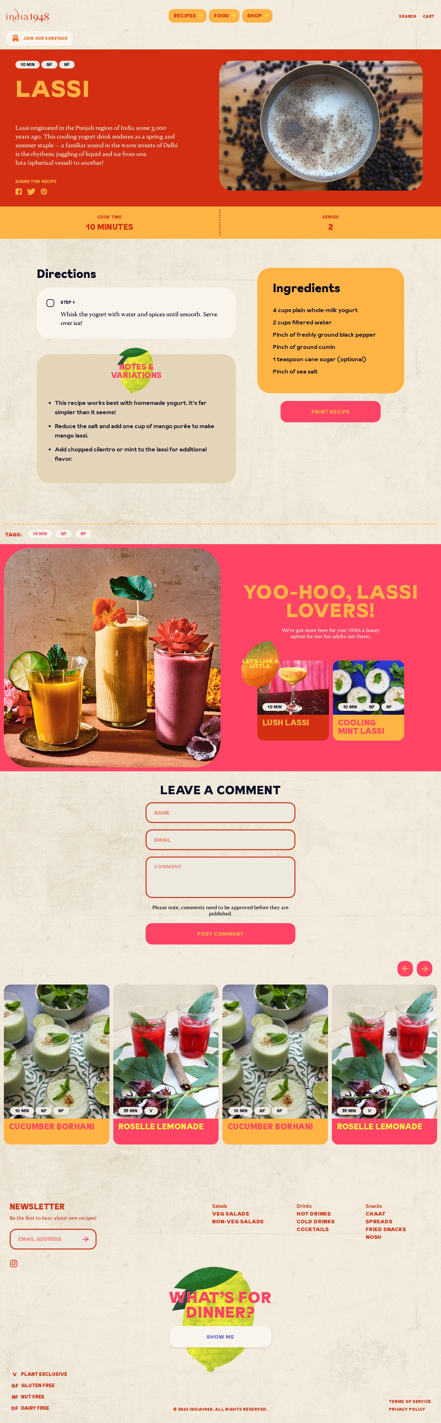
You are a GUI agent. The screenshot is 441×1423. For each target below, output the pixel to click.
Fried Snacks (386, 1229)
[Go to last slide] (405, 968)
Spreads (379, 1221)
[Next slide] (424, 968)
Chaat (376, 1213)
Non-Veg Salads (238, 1221)
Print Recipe (331, 411)
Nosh (374, 1236)
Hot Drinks (314, 1213)
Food (221, 15)
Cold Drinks (316, 1221)
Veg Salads (230, 1213)
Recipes (185, 15)
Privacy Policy (407, 1409)
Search (407, 16)
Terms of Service (410, 1401)
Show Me (220, 1336)
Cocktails (313, 1229)
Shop (254, 15)
